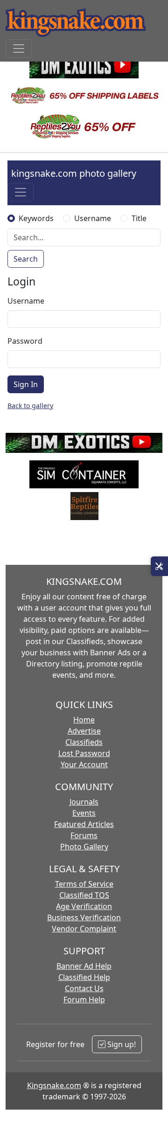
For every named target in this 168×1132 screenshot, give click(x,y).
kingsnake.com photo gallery (73, 173)
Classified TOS (84, 895)
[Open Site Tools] (159, 566)
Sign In (26, 384)
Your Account (84, 764)
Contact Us (84, 988)
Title (139, 218)
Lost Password (84, 753)
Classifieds (84, 742)
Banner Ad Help (84, 966)
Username (92, 218)
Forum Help (84, 999)
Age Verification (84, 906)
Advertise (84, 731)
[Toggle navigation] (19, 48)
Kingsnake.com (54, 1085)
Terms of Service (84, 884)
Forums (84, 835)
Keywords (36, 218)
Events (84, 813)
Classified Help (84, 977)
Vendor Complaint (84, 929)
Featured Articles (84, 824)
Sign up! (120, 1044)
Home (84, 720)
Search (26, 259)
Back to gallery (30, 405)
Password (24, 341)
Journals (84, 802)
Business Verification (84, 917)
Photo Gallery (84, 846)
